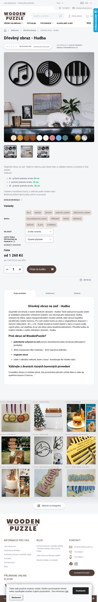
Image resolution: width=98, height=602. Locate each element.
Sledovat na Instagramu (51, 506)
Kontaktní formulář (81, 573)
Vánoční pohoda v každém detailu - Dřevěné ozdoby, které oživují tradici (49, 548)
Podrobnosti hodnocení (41, 46)
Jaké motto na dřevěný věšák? (48, 555)
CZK (86, 3)
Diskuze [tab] (77, 293)
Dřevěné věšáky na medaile (47, 560)
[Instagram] (76, 563)
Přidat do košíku (38, 269)
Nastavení (16, 597)
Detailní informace (12, 200)
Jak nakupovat (10, 3)
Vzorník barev (9, 562)
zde (66, 591)
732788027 (78, 552)
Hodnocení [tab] (50, 293)
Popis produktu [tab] (20, 293)
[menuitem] (14, 23)
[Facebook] (71, 563)
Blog (6, 566)
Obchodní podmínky (26, 3)
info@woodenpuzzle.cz (83, 547)
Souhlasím (80, 591)
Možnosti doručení (12, 245)
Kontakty (7, 558)
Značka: (67, 48)
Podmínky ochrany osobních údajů (17, 554)
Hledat (60, 16)
